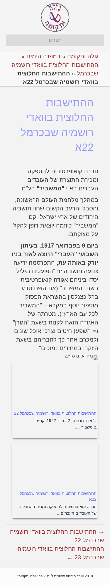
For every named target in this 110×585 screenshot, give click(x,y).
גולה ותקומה (82, 56)
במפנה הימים (43, 56)
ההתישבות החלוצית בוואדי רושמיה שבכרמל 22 (55, 413)
